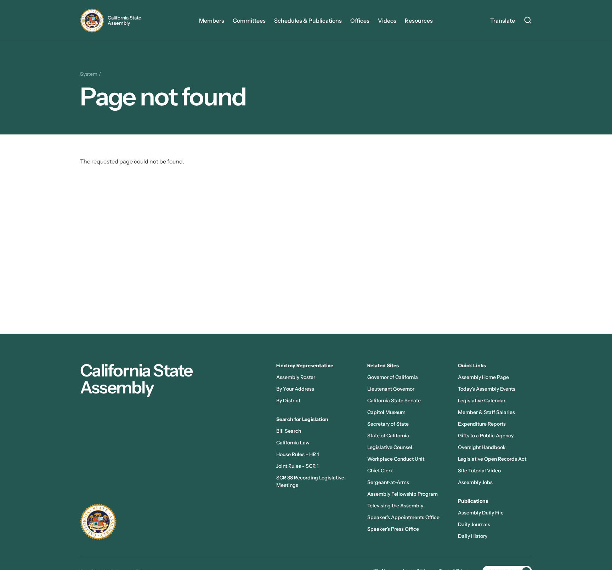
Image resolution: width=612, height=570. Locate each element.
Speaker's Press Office (393, 529)
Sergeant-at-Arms (388, 482)
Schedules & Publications (308, 20)
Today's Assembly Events (486, 389)
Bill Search (288, 431)
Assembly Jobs (475, 482)
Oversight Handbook (482, 447)
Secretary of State (388, 424)
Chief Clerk (380, 470)
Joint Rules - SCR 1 (297, 466)
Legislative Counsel (389, 447)
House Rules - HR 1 (297, 454)
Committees (249, 20)
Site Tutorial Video (479, 470)
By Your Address (295, 389)
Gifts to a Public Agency (486, 435)
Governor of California (392, 377)
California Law (293, 442)
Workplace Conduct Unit (395, 459)
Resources (419, 20)
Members (211, 20)
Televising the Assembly (395, 505)
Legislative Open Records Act (492, 459)
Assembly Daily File (481, 512)
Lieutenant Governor (390, 389)
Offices (359, 20)
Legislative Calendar (481, 400)
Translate (502, 20)
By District (288, 400)
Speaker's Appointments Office (403, 517)
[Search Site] (527, 21)
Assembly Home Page (483, 377)
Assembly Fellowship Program (402, 494)
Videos (387, 20)
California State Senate (394, 400)
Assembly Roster (295, 377)
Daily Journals (474, 524)
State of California (388, 435)
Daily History (472, 536)
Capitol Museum (386, 412)
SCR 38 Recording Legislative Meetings (310, 481)
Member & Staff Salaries (486, 412)
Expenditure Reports (482, 424)
